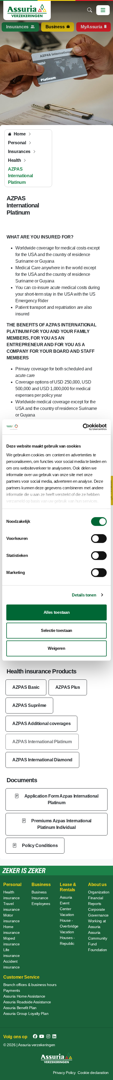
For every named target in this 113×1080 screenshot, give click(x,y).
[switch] (99, 538)
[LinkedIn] (54, 1036)
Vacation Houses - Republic (67, 938)
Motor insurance (11, 918)
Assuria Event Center (66, 903)
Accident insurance (11, 964)
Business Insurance (40, 895)
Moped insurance (11, 941)
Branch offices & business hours (29, 984)
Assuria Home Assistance (24, 996)
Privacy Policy (64, 1072)
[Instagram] (48, 1036)
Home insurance (11, 929)
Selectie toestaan (56, 630)
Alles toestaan (57, 612)
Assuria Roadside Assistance (27, 1002)
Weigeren (56, 648)
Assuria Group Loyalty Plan (25, 1013)
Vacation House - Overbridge (69, 920)
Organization (98, 892)
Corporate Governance (98, 912)
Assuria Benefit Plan (19, 1008)
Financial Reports (95, 901)
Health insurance (11, 895)
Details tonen (84, 595)
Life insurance (11, 953)
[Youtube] (41, 1036)
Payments (11, 990)
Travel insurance (11, 906)
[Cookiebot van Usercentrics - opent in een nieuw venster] (83, 427)
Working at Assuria (97, 924)
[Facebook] (35, 1036)
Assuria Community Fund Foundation (97, 941)
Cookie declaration (93, 1072)
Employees (41, 903)
